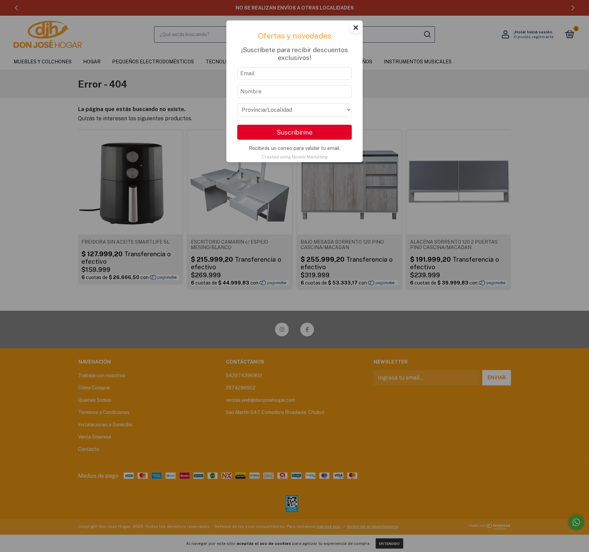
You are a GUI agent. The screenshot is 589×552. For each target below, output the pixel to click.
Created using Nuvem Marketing (295, 156)
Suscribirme (294, 132)
